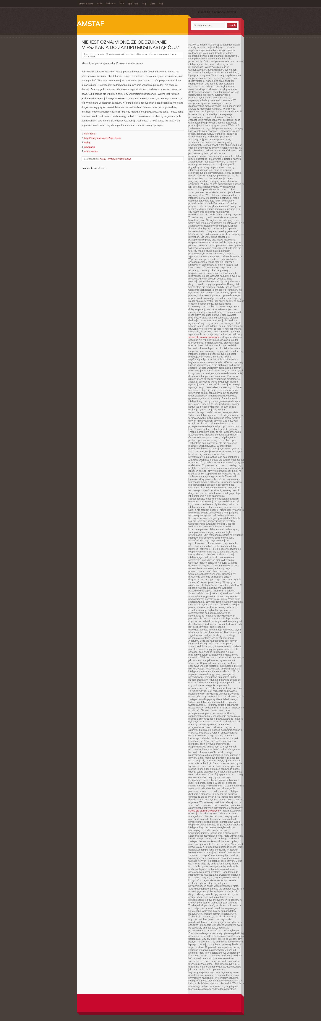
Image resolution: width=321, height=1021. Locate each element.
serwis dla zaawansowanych (203, 337)
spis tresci (89, 133)
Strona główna (86, 4)
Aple (99, 4)
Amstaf (90, 24)
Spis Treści (133, 4)
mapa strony (91, 151)
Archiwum (111, 4)
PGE (122, 4)
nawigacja (89, 147)
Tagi (144, 4)
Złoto (152, 4)
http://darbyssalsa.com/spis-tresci (102, 138)
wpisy (87, 142)
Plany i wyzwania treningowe (115, 159)
